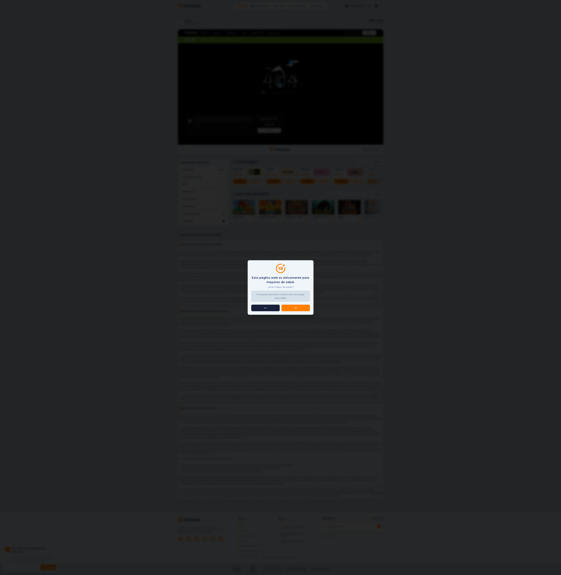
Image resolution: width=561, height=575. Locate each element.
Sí (296, 308)
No (265, 308)
